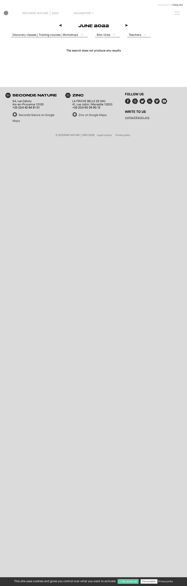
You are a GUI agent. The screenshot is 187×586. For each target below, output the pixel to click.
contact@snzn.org (137, 117)
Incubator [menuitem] (82, 13)
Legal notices (104, 135)
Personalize (149, 581)
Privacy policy (122, 135)
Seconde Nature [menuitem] (35, 13)
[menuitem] (12, 13)
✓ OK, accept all (128, 581)
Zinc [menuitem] (55, 13)
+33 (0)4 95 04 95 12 (86, 107)
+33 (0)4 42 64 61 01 (26, 107)
